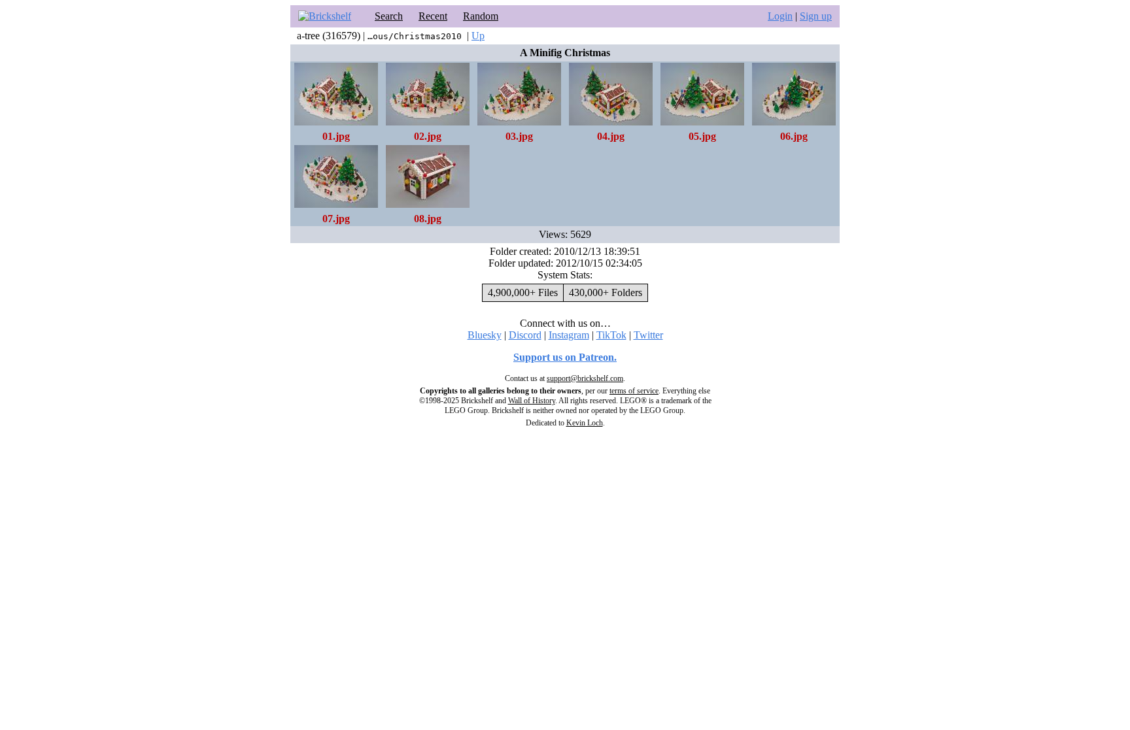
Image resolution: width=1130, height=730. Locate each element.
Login (780, 16)
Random (480, 16)
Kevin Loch (584, 422)
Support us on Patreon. (565, 357)
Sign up (816, 16)
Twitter (648, 334)
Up (478, 35)
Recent (433, 16)
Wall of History (531, 400)
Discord (525, 334)
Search (389, 16)
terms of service (634, 390)
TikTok (611, 334)
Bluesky (485, 334)
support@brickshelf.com (585, 378)
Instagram (569, 334)
